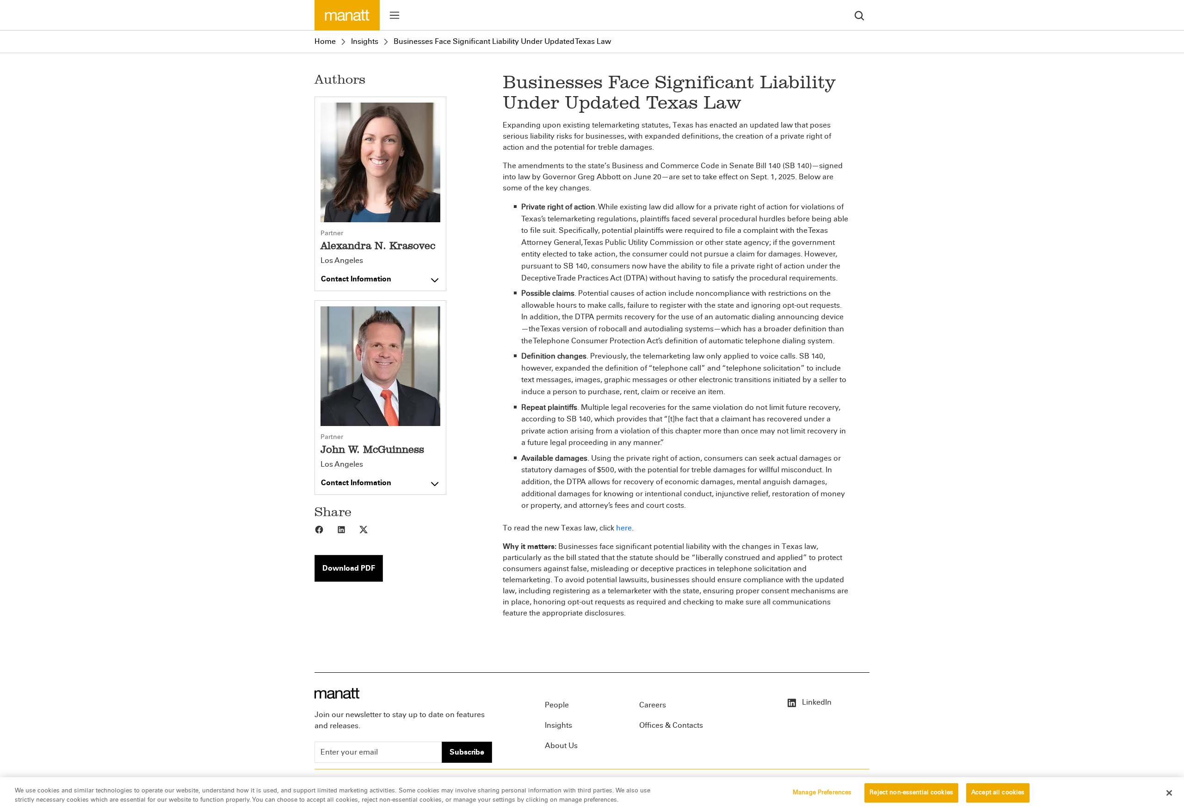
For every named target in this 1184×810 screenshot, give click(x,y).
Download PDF (348, 568)
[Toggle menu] (394, 15)
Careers (652, 704)
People (557, 704)
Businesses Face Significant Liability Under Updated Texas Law (502, 41)
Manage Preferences (822, 792)
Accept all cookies (997, 792)
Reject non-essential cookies (911, 792)
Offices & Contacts (671, 725)
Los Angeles (342, 260)
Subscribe (467, 752)
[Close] (1169, 793)
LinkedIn (816, 702)
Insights (364, 41)
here (624, 528)
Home (325, 41)
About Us (561, 745)
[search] (859, 15)
